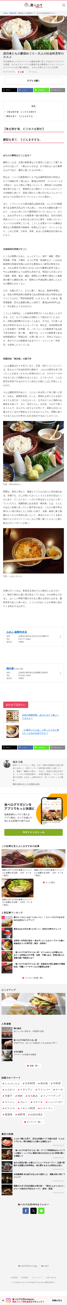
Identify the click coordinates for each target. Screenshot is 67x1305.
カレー (24, 1102)
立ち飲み (33, 1095)
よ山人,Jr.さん (15, 576)
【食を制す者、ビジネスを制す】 (21, 112)
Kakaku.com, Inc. (21, 1282)
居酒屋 (8, 1114)
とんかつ (10, 1089)
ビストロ (10, 1108)
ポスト (8, 90)
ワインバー (44, 1089)
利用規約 (24, 1277)
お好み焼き (36, 1114)
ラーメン (10, 1102)
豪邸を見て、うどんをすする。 (20, 116)
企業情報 (14, 1277)
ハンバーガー (55, 1102)
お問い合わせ (51, 1277)
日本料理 (30, 1083)
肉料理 (21, 1114)
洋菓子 (8, 1095)
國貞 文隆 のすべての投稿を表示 (26, 784)
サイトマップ (37, 1277)
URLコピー (57, 90)
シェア (24, 90)
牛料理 (57, 1083)
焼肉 (20, 1095)
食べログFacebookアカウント (26, 1211)
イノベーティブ (52, 1095)
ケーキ (59, 1089)
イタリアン (26, 1089)
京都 (22, 72)
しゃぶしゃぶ (12, 1083)
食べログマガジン (33, 5)
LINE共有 (41, 90)
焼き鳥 (44, 1083)
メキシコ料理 (27, 1108)
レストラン (46, 1108)
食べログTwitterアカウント (33, 1211)
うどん (34, 72)
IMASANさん (15, 484)
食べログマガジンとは (27, 1266)
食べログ (45, 1266)
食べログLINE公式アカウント (41, 1211)
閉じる (3, 1300)
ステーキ (38, 1102)
